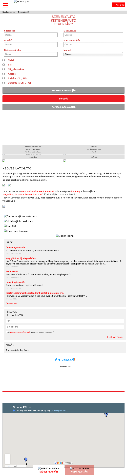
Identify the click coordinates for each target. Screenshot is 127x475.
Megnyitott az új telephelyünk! (21, 258)
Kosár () (120, 5)
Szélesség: (10, 30)
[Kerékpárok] (33, 161)
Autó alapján (79, 472)
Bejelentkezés (8, 12)
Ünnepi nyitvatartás (15, 247)
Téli (10, 64)
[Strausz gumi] (21, 5)
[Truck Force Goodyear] (16, 231)
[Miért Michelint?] (65, 236)
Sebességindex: (13, 50)
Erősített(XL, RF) (17, 78)
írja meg (75, 191)
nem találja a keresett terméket (37, 191)
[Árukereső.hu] (65, 361)
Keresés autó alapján (63, 90)
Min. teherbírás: (72, 40)
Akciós (12, 73)
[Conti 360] (10, 226)
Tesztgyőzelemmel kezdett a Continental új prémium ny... (35, 293)
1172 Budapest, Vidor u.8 (63, 394)
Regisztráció (23, 12)
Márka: (68, 52)
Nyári (11, 60)
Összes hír (11, 303)
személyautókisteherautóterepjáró (63, 20)
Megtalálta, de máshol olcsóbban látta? (22, 194)
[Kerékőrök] (94, 161)
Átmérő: (8, 40)
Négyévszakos (16, 69)
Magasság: (70, 30)
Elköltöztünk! (12, 271)
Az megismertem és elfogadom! (31, 332)
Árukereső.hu (65, 366)
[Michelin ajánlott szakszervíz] (19, 221)
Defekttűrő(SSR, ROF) (20, 83)
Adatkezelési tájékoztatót (20, 332)
